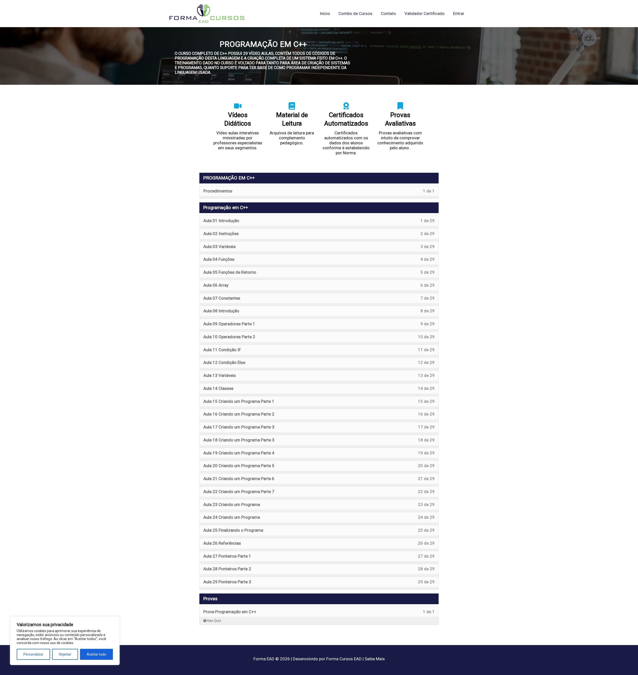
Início (325, 13)
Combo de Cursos (355, 13)
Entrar (458, 13)
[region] (65, 640)
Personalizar (33, 654)
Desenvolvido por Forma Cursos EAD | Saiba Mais (339, 658)
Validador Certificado (424, 13)
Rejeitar (65, 654)
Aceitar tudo (96, 654)
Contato (388, 13)
